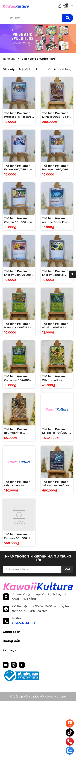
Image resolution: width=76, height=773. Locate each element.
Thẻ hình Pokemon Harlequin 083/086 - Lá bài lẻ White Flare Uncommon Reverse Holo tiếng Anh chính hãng (56, 167)
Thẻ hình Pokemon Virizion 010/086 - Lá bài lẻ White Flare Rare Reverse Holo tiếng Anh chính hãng (56, 325)
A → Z (39, 69)
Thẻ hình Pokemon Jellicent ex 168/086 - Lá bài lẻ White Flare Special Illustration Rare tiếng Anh (56, 483)
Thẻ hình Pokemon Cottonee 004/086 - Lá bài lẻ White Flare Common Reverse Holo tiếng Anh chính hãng (18, 378)
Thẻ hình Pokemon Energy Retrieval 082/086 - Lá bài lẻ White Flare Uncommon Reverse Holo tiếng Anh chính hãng (56, 273)
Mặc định (25, 69)
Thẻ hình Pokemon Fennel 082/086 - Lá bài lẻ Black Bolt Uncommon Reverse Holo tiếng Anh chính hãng (18, 167)
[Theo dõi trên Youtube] (6, 664)
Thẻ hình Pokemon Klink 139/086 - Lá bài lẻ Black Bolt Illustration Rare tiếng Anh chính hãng (57, 115)
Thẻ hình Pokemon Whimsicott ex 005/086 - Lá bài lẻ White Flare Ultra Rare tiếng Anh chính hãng (56, 378)
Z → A (52, 69)
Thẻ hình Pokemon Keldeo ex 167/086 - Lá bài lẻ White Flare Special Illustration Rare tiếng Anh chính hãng (56, 431)
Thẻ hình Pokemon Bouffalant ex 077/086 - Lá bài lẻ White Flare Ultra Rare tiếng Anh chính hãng (18, 431)
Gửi (67, 569)
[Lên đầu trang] (70, 759)
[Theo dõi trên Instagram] (14, 664)
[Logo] (16, 6)
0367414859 (23, 623)
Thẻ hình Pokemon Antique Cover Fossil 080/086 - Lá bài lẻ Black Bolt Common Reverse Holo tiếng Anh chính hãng (56, 220)
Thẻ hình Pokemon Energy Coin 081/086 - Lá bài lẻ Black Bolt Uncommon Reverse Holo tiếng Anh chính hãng (18, 273)
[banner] (38, 38)
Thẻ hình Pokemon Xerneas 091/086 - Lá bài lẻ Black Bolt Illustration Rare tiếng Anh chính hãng (19, 536)
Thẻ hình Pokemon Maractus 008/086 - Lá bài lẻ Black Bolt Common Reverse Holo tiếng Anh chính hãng (18, 325)
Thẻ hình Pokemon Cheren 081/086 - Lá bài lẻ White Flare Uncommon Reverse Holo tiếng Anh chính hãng (18, 220)
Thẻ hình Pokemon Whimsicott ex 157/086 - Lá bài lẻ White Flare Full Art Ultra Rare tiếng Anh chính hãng (18, 483)
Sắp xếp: (9, 69)
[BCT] (38, 676)
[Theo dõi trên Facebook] (22, 664)
